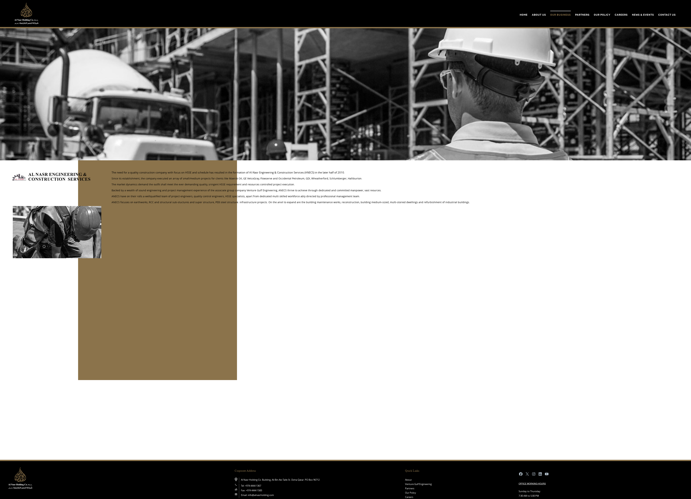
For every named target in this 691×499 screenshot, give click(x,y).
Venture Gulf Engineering (418, 484)
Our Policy (410, 492)
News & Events (643, 15)
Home (524, 15)
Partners (409, 488)
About (408, 479)
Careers (621, 15)
